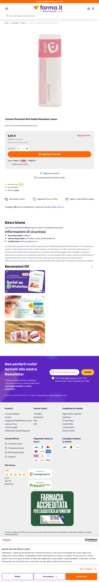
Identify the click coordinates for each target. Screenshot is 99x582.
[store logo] (48, 8)
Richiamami (38, 417)
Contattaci (38, 414)
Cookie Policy (67, 424)
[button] (6, 8)
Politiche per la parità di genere (17, 430)
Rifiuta (17, 576)
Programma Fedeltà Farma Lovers (18, 420)
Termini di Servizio (55, 395)
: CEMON (16, 190)
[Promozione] (49, 281)
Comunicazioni (68, 427)
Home (7, 23)
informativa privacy (68, 378)
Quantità (11, 148)
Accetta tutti (81, 576)
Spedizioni (66, 417)
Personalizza (48, 576)
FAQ (35, 420)
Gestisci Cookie (68, 430)
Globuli (23, 23)
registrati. (60, 207)
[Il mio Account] (88, 8)
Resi (35, 424)
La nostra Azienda (12, 414)
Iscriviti (87, 372)
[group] (9, 123)
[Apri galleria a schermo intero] (49, 71)
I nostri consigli (11, 427)
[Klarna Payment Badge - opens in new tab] (24, 160)
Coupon (8, 417)
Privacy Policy (43, 395)
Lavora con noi (11, 424)
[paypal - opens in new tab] (32, 161)
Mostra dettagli (86, 569)
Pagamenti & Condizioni (72, 414)
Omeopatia (14, 23)
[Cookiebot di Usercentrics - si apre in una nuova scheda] (86, 540)
